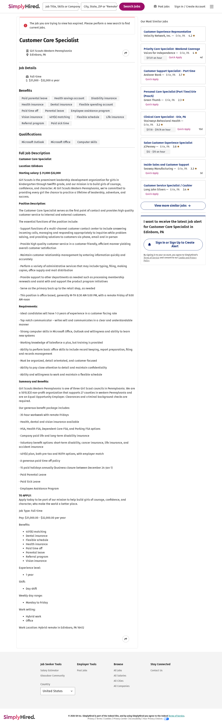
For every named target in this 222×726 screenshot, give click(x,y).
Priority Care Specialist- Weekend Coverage (172, 49)
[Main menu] (212, 7)
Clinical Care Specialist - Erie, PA (165, 117)
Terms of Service (151, 257)
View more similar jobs (171, 205)
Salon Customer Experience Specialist (168, 142)
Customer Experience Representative (167, 31)
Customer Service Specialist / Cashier (168, 185)
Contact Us (157, 670)
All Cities (118, 680)
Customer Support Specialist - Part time (169, 71)
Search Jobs (131, 6)
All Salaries (120, 675)
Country (45, 684)
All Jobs (118, 670)
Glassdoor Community (52, 675)
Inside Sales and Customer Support (166, 164)
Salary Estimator (49, 670)
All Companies (122, 686)
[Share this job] (125, 53)
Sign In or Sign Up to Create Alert (175, 244)
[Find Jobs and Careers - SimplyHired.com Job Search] (24, 6)
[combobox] (60, 7)
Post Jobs (163, 6)
